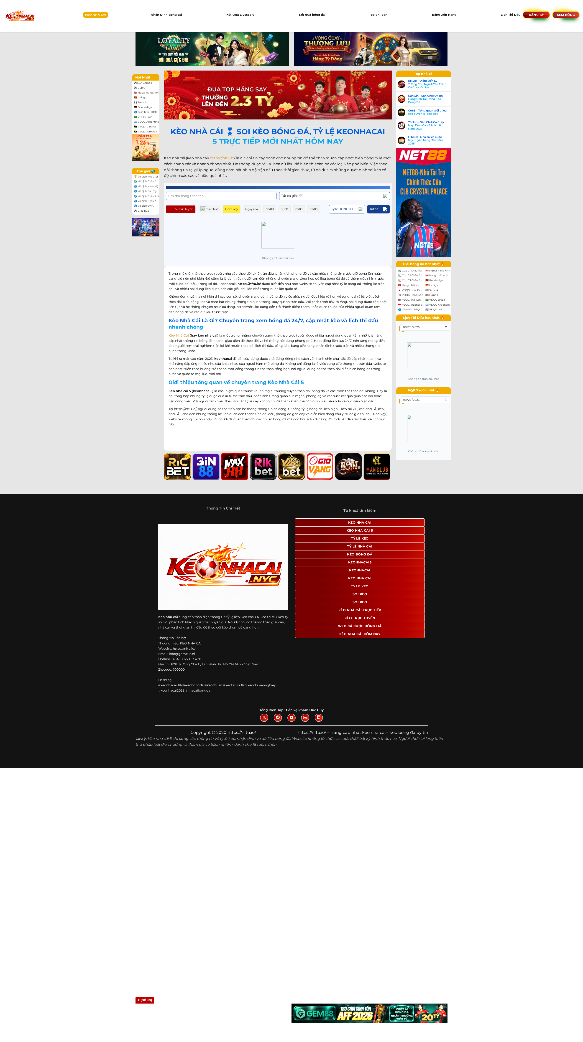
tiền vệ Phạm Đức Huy (305, 710)
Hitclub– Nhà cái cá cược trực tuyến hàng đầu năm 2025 (425, 140)
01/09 (298, 209)
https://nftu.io (222, 158)
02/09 (313, 209)
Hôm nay (231, 209)
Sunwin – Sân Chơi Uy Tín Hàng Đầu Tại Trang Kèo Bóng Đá (425, 99)
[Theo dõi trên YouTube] (291, 718)
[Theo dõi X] (264, 718)
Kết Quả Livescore (240, 14)
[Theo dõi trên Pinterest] (278, 718)
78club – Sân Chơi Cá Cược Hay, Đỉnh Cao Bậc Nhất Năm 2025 (426, 125)
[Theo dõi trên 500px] (305, 718)
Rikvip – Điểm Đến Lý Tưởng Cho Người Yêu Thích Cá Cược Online (427, 84)
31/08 (284, 209)
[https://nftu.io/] (19, 16)
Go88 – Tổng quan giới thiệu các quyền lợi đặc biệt (427, 112)
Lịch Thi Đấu (510, 14)
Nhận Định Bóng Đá (166, 14)
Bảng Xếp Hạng (444, 14)
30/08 (270, 209)
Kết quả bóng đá (312, 14)
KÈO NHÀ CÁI (95, 14)
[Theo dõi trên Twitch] (319, 718)
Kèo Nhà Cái (179, 335)
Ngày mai (251, 209)
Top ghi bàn (378, 14)
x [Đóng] (145, 1000)
